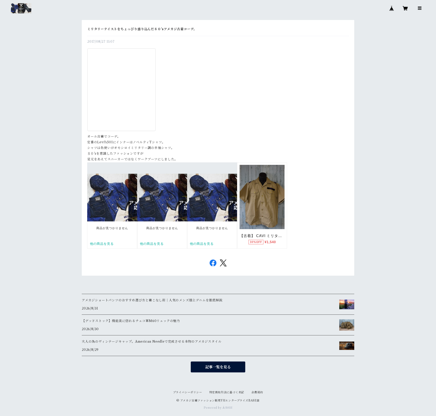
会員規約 (257, 392)
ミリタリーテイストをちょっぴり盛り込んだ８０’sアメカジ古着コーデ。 (142, 29)
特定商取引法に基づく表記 (226, 392)
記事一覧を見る (218, 367)
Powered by (213, 407)
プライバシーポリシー (187, 392)
